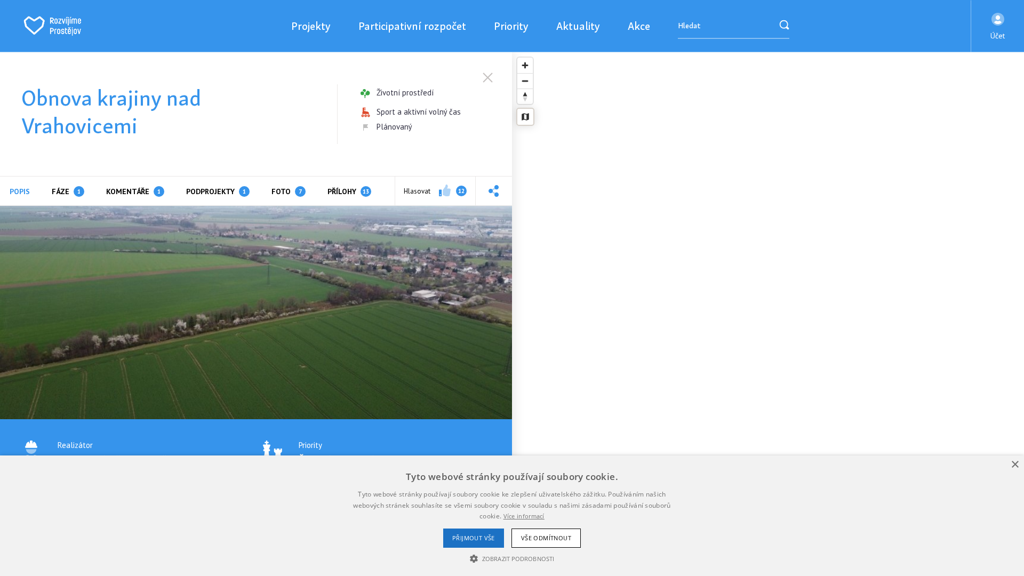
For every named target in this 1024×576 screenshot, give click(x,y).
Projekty (311, 26)
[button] (997, 26)
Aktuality (578, 26)
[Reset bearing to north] (525, 96)
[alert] (512, 515)
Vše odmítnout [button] (546, 538)
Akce (639, 26)
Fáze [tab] (66, 191)
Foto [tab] (286, 191)
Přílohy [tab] (348, 191)
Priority (511, 26)
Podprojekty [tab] (216, 191)
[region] (768, 314)
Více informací (524, 516)
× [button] (1015, 465)
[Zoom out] (525, 81)
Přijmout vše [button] (473, 538)
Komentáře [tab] (133, 191)
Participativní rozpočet (412, 26)
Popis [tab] (20, 191)
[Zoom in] (525, 65)
